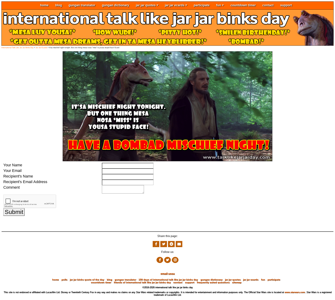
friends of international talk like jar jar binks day (142, 282)
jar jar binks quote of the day (87, 279)
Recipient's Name (18, 176)
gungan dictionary (115, 5)
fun (219, 5)
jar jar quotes (146, 5)
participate (202, 5)
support (286, 5)
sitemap (236, 282)
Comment (11, 187)
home (44, 5)
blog (58, 5)
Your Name (12, 165)
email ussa (168, 273)
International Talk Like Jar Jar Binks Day (17, 48)
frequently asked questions (213, 282)
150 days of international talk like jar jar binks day (168, 279)
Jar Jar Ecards (42, 48)
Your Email (12, 170)
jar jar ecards (175, 5)
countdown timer (243, 5)
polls (64, 279)
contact (268, 5)
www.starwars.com (295, 292)
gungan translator (82, 5)
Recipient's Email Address (25, 182)
